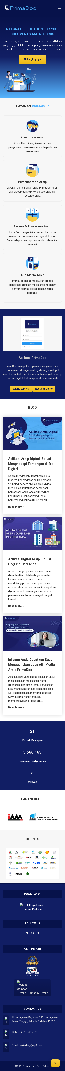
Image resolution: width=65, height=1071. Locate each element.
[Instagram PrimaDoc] (32, 933)
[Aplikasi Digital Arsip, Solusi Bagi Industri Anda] (32, 534)
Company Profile (37, 992)
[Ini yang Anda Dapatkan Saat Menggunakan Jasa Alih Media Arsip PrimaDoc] (32, 634)
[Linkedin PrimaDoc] (38, 933)
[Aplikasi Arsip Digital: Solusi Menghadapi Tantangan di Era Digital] (32, 434)
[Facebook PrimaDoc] (27, 933)
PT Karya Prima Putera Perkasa (36, 1066)
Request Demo (44, 388)
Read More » (16, 506)
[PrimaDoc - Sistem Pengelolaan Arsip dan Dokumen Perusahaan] (20, 8)
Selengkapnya (32, 59)
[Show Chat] (55, 1063)
